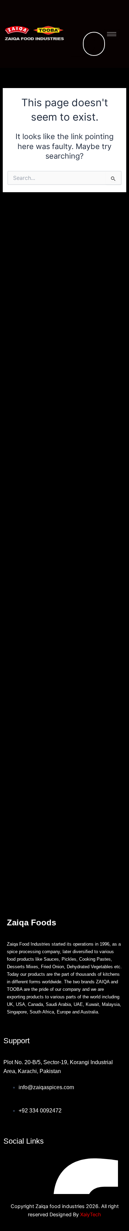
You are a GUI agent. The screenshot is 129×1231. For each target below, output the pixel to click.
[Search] (83, 44)
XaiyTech (90, 1214)
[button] (91, 12)
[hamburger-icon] (111, 34)
